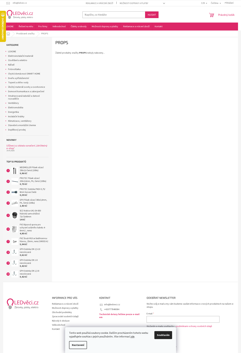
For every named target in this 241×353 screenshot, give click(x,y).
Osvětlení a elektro (17, 60)
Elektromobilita (15, 107)
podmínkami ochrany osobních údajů (194, 326)
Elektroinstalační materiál (20, 56)
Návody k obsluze (61, 320)
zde (132, 336)
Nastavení (78, 345)
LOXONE (12, 51)
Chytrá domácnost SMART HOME (24, 73)
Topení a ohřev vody (18, 82)
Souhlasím (163, 335)
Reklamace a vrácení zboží (99, 3)
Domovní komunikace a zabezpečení (26, 91)
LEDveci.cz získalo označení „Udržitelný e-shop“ (26, 146)
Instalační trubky (16, 116)
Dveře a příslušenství (18, 78)
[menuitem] (9, 27)
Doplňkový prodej (17, 129)
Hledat (152, 14)
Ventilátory (13, 103)
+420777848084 (111, 309)
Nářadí (11, 64)
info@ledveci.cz (112, 304)
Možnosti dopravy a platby (134, 3)
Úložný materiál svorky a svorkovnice (26, 87)
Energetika (13, 112)
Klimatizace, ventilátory (19, 121)
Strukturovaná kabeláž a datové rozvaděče (24, 97)
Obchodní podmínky (62, 312)
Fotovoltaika (14, 69)
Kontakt (56, 329)
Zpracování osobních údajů (65, 316)
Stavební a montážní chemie (22, 125)
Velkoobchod (58, 325)
